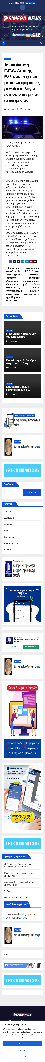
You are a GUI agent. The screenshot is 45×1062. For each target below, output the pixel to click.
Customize (22, 1050)
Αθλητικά (8, 511)
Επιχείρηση (9, 537)
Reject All (22, 1057)
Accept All (22, 1044)
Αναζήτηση (9, 484)
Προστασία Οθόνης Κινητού (16, 898)
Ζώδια (7, 891)
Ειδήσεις (8, 531)
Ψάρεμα (7, 550)
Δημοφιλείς (9, 518)
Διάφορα (7, 59)
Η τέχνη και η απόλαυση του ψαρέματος (21, 335)
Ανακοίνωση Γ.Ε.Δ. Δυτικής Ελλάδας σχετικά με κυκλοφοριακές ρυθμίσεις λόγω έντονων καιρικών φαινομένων (31, 281)
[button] (41, 43)
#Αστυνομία (25, 109)
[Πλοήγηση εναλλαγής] (23, 43)
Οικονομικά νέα (11, 543)
